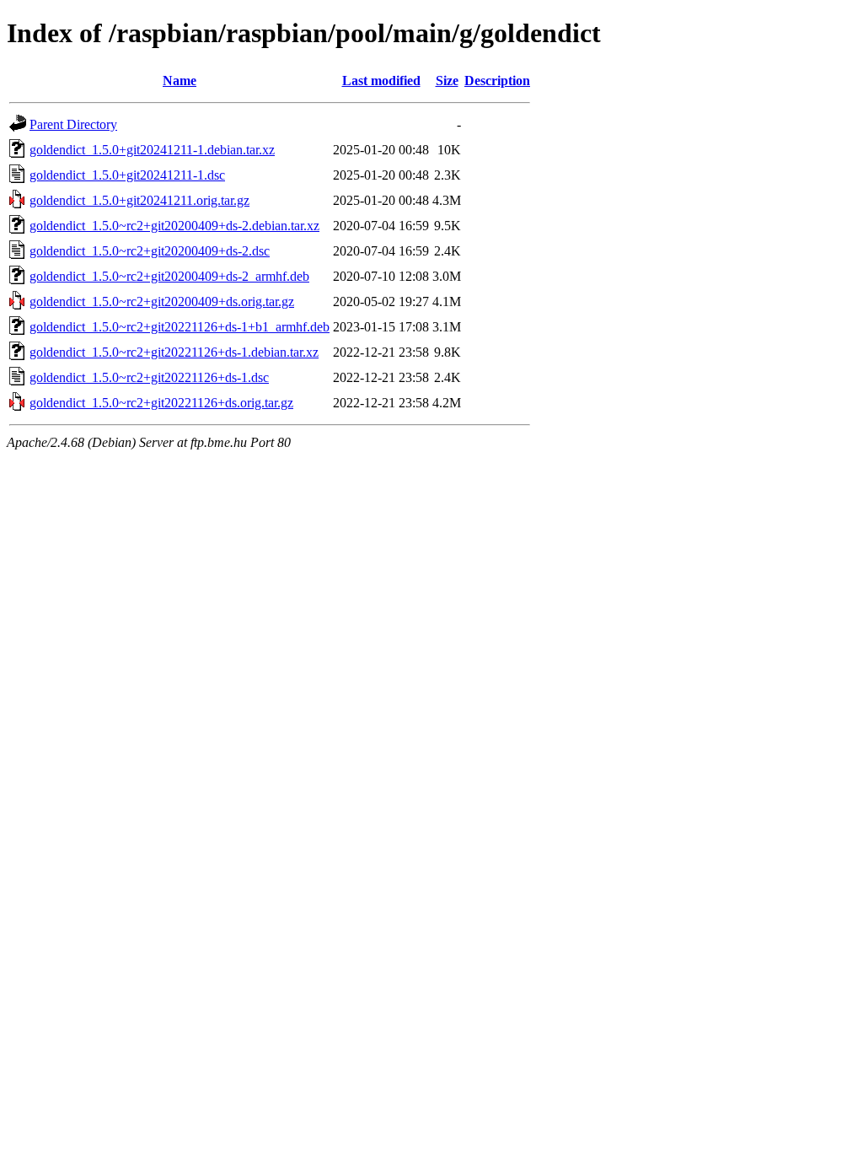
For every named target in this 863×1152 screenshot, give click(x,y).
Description (497, 80)
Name (179, 80)
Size (447, 80)
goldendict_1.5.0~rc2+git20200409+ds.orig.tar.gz (161, 301)
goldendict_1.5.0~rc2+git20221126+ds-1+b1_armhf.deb (179, 327)
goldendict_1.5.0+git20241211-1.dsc (127, 175)
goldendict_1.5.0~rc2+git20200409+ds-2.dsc (149, 251)
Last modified (381, 80)
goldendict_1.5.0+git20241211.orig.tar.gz (139, 200)
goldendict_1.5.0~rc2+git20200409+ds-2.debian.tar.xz (174, 225)
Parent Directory (73, 124)
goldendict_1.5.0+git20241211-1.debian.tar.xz (152, 150)
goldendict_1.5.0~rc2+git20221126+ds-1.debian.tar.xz (174, 352)
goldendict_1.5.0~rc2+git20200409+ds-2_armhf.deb (169, 276)
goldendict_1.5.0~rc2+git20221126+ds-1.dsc (149, 377)
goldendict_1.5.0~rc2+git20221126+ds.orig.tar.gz (161, 403)
